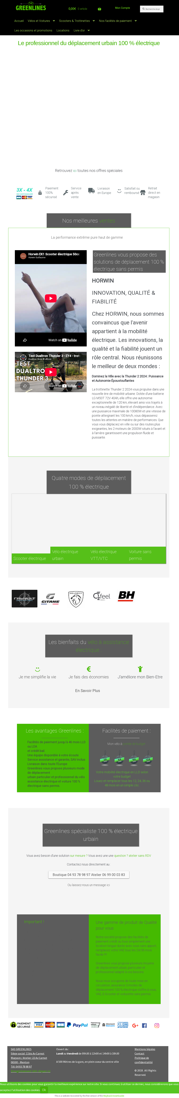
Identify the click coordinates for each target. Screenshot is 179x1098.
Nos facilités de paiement (115, 21)
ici (74, 171)
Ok (44, 1090)
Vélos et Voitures (39, 21)
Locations (62, 30)
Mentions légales (145, 1049)
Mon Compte (122, 7)
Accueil (19, 21)
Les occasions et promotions (33, 30)
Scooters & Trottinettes (74, 21)
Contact (139, 1053)
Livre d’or (79, 30)
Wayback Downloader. (113, 1095)
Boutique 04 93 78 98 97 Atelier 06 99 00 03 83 (89, 875)
